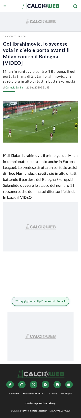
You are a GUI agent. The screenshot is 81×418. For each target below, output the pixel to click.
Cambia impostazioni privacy (40, 403)
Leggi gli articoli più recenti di (42, 301)
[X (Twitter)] (33, 384)
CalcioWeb (9, 36)
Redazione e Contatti (34, 393)
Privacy (53, 393)
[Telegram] (45, 384)
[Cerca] (75, 6)
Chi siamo (14, 393)
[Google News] (57, 384)
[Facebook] (10, 384)
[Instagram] (22, 384)
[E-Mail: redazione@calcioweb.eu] (69, 384)
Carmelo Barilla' (14, 87)
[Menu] (5, 6)
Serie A (22, 36)
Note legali (66, 393)
